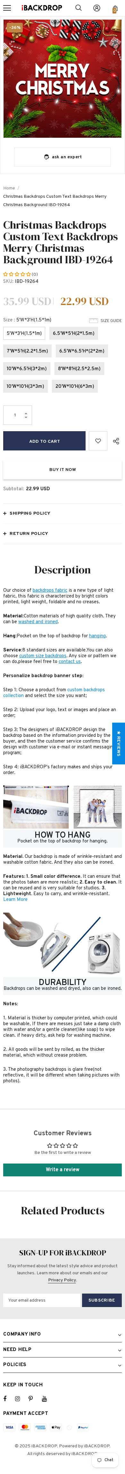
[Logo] (42, 8)
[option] (62, 79)
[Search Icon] (78, 8)
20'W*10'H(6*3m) (74, 387)
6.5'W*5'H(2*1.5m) (74, 334)
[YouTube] (48, 1399)
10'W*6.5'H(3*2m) (27, 369)
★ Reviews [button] (118, 743)
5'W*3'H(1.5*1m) (24, 334)
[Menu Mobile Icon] (7, 8)
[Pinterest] (34, 1399)
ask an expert (67, 157)
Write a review (62, 1170)
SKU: (8, 282)
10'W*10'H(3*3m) (25, 387)
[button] (17, 274)
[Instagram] (21, 1399)
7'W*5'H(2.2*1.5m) (27, 351)
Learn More (15, 900)
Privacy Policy (62, 1280)
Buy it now (62, 470)
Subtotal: (13, 489)
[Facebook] (9, 1399)
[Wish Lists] (98, 440)
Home (9, 188)
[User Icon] (97, 8)
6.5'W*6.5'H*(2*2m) (81, 351)
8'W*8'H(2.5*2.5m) (79, 369)
